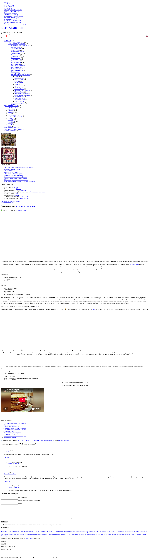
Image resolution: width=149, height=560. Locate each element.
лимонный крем (19, 89)
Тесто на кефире (16, 68)
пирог (77, 534)
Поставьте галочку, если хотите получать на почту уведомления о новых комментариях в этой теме (32, 524)
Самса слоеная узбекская (11, 426)
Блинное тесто (15, 50)
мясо (67, 440)
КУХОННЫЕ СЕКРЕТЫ (15, 116)
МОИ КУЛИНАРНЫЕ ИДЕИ (13, 129)
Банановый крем (19, 78)
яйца (5, 536)
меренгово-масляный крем (22, 95)
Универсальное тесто (17, 70)
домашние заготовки (80, 531)
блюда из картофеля (13, 531)
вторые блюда (37, 531)
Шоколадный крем (20, 101)
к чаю (6, 534)
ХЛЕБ (9, 126)
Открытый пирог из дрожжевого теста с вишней (18, 167)
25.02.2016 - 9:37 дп (13, 463)
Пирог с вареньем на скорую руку (14, 175)
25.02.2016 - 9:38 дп (13, 487)
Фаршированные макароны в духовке (15, 429)
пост (96, 534)
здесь (36, 306)
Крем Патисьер (18, 86)
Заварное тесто (15, 55)
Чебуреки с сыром (9, 434)
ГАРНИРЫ (11, 109)
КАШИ (10, 113)
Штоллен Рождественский (12, 169)
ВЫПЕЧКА (7, 41)
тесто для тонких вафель (18, 65)
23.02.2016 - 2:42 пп (10, 451)
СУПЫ (10, 124)
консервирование (129, 531)
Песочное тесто (15, 58)
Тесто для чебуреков (17, 67)
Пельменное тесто (16, 56)
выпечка (60, 440)
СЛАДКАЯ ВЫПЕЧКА (15, 73)
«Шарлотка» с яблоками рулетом (13, 173)
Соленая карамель (9, 170)
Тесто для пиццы (16, 64)
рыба (117, 534)
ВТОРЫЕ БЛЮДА (13, 107)
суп (135, 534)
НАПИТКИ (11, 118)
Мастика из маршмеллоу (21, 93)
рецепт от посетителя (106, 534)
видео (29, 531)
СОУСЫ (10, 123)
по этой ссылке (134, 264)
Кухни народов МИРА (10, 127)
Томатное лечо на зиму (11, 172)
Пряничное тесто (16, 59)
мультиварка (40, 534)
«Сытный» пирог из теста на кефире (15, 428)
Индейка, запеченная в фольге (11, 201)
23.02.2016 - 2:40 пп (10, 474)
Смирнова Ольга (21, 210)
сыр (137, 534)
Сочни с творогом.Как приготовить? (15, 423)
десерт (72, 531)
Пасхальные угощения (17, 103)
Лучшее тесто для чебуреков (12, 432)
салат (121, 534)
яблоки (2, 536)
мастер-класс (15, 534)
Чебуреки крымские (25, 206)
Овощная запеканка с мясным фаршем (15, 177)
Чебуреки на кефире (10, 437)
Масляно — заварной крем (22, 90)
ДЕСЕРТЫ (11, 110)
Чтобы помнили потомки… (38, 192)
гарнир (53, 531)
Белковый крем (18, 79)
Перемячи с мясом (9, 425)
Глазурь (16, 81)
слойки (132, 534)
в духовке (23, 531)
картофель (121, 531)
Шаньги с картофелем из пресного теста (16, 180)
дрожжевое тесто (94, 531)
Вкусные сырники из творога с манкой (15, 178)
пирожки (82, 534)
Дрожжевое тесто (16, 53)
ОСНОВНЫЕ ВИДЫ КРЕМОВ (20, 75)
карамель (17, 84)
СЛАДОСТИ (11, 121)
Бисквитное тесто (16, 48)
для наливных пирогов (18, 51)
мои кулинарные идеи (29, 534)
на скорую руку (64, 534)
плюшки (87, 534)
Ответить (7, 457)
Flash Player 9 (30, 538)
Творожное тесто (16, 62)
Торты (13, 104)
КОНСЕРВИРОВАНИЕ (15, 115)
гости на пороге (61, 531)
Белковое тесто (15, 47)
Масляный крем (19, 92)
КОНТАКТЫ (24, 196)
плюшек (93, 353)
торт (145, 534)
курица (136, 531)
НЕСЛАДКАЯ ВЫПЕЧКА (16, 42)
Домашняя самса (9, 431)
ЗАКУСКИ (11, 112)
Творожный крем (19, 99)
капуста (115, 531)
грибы (68, 531)
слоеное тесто (127, 534)
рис (115, 534)
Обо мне (15, 187)
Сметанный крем (19, 98)
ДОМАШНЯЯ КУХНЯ (11, 106)
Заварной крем (18, 82)
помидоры (92, 534)
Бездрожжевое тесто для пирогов (21, 45)
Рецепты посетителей (10, 130)
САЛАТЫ (10, 120)
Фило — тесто (15, 72)
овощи (73, 534)
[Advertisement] (74, 214)
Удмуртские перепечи (7, 202)
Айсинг (16, 76)
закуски (104, 531)
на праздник (53, 534)
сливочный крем (19, 96)
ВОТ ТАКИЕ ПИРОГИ (15, 28)
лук (65, 440)
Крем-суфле (17, 87)
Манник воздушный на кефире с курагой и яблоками (20, 181)
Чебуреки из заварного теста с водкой (15, 436)
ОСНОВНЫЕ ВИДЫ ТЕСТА (16, 44)
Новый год (4, 531)
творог (141, 534)
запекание (110, 531)
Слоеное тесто (15, 61)
